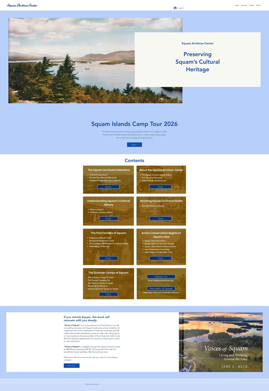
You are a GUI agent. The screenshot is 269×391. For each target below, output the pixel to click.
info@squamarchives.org (163, 280)
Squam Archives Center (22, 5)
